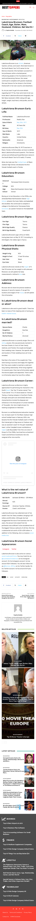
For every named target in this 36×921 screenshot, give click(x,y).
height (26, 267)
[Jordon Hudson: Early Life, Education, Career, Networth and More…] (29, 770)
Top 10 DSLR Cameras (11, 896)
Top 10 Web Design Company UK (14, 891)
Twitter (14, 549)
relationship (24, 577)
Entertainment (13, 19)
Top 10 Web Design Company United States (18, 849)
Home (3, 16)
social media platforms (9, 556)
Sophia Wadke (10, 30)
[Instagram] (16, 909)
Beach (8, 390)
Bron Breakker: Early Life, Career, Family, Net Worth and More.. (13, 806)
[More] (25, 36)
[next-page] (6, 742)
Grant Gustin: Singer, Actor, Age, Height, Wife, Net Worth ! (27, 597)
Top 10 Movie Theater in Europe (18, 737)
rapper (4, 430)
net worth (17, 577)
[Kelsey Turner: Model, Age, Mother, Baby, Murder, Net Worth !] (18, 649)
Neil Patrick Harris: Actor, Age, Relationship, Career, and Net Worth (18, 874)
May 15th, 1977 (22, 122)
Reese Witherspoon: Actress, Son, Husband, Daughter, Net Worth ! (8, 597)
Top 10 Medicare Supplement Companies (17, 844)
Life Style (22, 19)
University (5, 209)
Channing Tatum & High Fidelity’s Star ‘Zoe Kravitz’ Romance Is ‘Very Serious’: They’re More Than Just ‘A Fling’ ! (18, 699)
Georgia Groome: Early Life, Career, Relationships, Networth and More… (13, 759)
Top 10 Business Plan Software (14, 828)
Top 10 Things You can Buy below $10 (16, 853)
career (11, 577)
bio (7, 577)
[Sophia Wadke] (3, 30)
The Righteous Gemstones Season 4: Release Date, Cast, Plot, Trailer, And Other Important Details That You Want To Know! (18, 866)
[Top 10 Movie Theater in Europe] (18, 721)
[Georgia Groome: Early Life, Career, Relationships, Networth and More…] (29, 759)
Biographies (9, 16)
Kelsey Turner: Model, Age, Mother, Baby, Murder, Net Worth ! (18, 664)
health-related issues (9, 313)
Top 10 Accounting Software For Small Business (16, 833)
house (22, 293)
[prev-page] (3, 742)
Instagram (6, 549)
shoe (20, 274)
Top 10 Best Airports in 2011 (13, 823)
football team (22, 162)
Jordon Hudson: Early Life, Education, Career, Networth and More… (13, 771)
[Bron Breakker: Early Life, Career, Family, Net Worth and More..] (29, 805)
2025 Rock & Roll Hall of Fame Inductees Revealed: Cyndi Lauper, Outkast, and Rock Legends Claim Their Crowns (12, 795)
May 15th (20, 128)
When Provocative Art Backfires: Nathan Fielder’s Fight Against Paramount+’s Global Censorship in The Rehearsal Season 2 (13, 783)
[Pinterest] (19, 909)
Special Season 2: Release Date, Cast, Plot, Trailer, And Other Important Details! (18, 880)
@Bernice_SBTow (9, 566)
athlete (20, 63)
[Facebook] (13, 909)
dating (4, 343)
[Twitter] (22, 909)
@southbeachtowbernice (10, 559)
